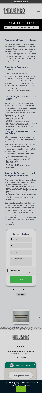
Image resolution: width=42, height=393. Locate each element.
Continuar (21, 389)
